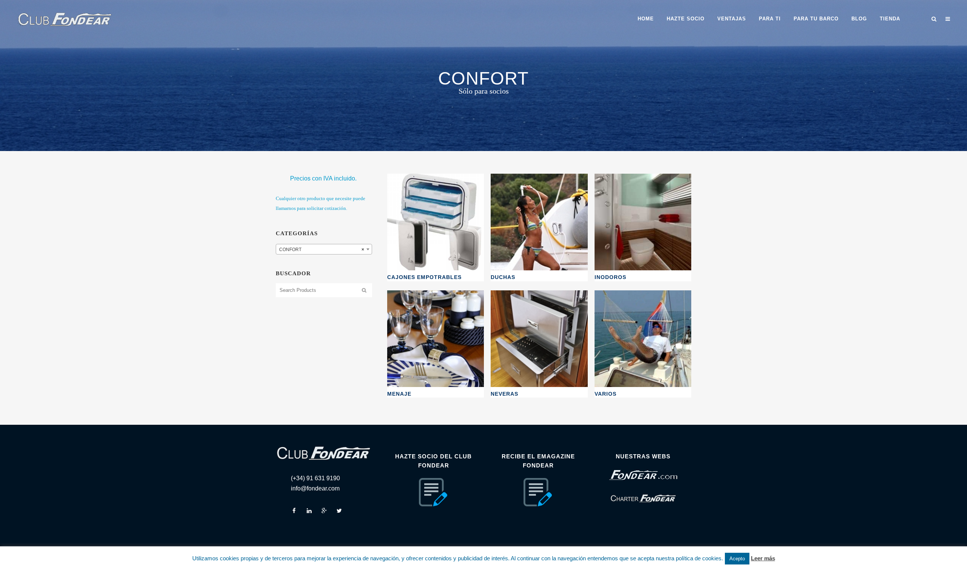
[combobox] (324, 249)
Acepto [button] (737, 558)
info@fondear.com (315, 488)
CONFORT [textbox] (321, 249)
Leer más (763, 558)
